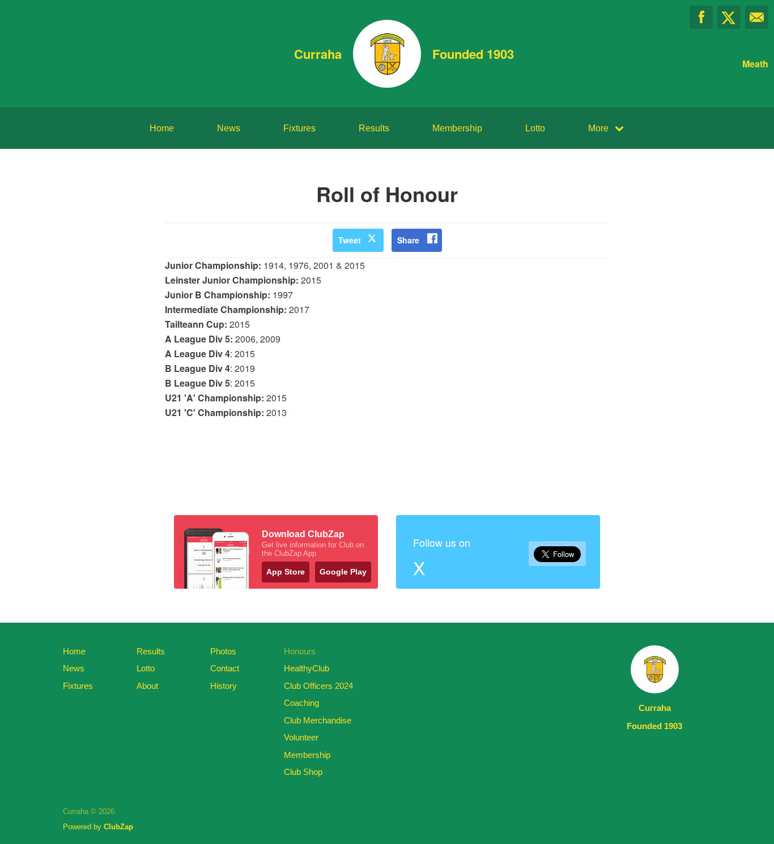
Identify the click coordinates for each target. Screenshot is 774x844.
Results (374, 128)
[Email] (756, 17)
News (228, 128)
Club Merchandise (317, 720)
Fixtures (299, 128)
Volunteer (301, 737)
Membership (457, 128)
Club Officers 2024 (318, 686)
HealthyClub (306, 668)
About (147, 686)
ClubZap (118, 826)
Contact (224, 668)
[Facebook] (701, 17)
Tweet (349, 240)
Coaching (301, 703)
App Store (285, 571)
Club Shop (303, 772)
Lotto (535, 128)
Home (162, 128)
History (223, 686)
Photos (223, 651)
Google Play (343, 571)
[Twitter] (729, 17)
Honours (300, 651)
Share (408, 240)
